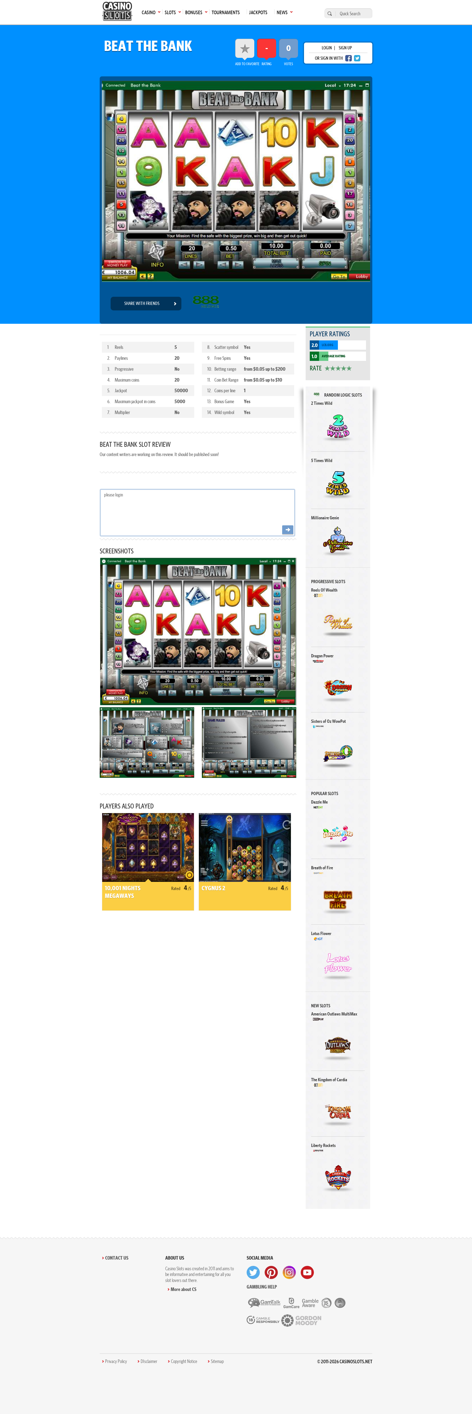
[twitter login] (357, 58)
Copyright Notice (184, 1361)
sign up (345, 47)
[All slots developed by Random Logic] (206, 303)
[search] (329, 13)
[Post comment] (287, 530)
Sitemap (217, 1361)
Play (338, 427)
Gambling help (262, 1287)
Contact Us (116, 1258)
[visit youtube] (307, 1272)
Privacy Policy (116, 1361)
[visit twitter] (253, 1272)
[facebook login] (348, 58)
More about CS (183, 1289)
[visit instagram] (289, 1272)
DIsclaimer (149, 1361)
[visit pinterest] (271, 1272)
